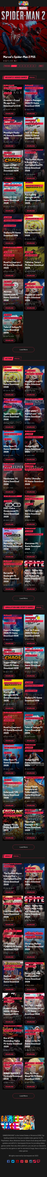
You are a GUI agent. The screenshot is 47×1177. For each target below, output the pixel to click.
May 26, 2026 (9, 585)
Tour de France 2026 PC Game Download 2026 (32, 135)
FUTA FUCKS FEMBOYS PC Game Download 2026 (13, 946)
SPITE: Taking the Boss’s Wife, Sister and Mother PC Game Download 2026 (34, 576)
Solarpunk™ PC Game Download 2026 (11, 795)
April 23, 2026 (31, 1050)
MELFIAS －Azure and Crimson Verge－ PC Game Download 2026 (34, 1009)
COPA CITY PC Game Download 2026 (11, 200)
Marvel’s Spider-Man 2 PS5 (19, 57)
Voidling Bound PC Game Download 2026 (12, 416)
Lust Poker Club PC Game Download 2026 (13, 914)
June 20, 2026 (31, 174)
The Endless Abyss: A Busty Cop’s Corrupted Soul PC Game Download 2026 (34, 165)
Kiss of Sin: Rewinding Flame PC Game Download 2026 (13, 1042)
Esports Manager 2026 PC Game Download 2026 (33, 103)
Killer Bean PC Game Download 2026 (11, 449)
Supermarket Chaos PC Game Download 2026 (11, 168)
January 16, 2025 (10, 109)
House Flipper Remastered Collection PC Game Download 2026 (32, 792)
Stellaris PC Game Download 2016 (12, 234)
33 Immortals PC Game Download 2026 (33, 232)
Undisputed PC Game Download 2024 (32, 449)
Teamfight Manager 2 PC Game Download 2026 (32, 825)
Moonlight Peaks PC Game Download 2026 (13, 135)
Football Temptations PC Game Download (11, 979)
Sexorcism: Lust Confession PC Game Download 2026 (32, 977)
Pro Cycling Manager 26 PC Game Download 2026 (32, 198)
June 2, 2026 (9, 520)
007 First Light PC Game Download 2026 (33, 513)
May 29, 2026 (31, 520)
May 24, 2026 (31, 585)
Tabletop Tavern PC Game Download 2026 (34, 265)
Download (9, 113)
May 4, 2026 (30, 985)
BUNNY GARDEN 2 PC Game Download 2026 (13, 1076)
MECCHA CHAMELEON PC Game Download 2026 (11, 296)
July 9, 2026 (30, 109)
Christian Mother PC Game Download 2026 (34, 946)
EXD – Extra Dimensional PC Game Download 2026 (11, 512)
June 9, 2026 (9, 423)
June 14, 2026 (9, 271)
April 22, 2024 (9, 61)
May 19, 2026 (9, 953)
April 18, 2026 (9, 1082)
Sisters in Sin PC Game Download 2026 (32, 1043)
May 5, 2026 (9, 985)
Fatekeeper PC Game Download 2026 (11, 481)
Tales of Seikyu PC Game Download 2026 (12, 330)
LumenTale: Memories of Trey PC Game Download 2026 (13, 544)
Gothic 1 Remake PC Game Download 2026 (34, 481)
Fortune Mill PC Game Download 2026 (11, 827)
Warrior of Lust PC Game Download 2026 (34, 297)
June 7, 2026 (9, 488)
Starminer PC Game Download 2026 (32, 546)
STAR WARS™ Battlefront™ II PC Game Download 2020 (33, 415)
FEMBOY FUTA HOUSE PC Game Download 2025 (11, 1011)
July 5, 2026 (30, 142)
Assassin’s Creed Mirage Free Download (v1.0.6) (12, 103)
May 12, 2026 (31, 953)
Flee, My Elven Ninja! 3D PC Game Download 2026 (33, 1076)
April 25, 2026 (9, 1050)
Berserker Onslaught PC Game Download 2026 (11, 577)
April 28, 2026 (31, 1018)
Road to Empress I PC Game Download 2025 (13, 265)
